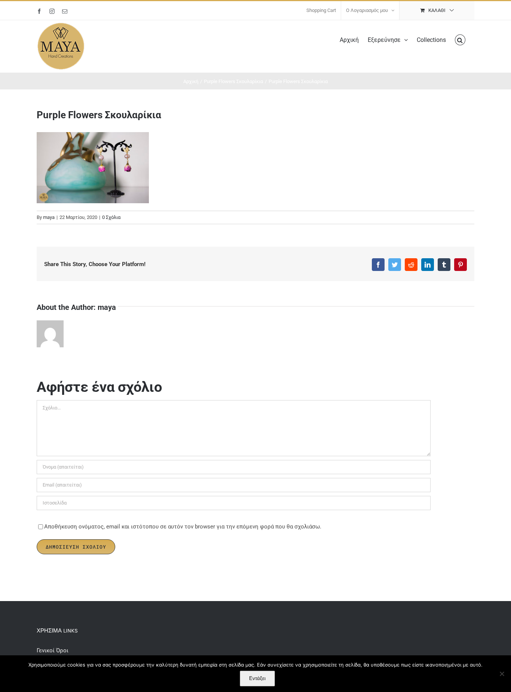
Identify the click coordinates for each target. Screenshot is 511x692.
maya (49, 217)
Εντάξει (257, 678)
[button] (460, 39)
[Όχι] (501, 673)
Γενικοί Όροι (53, 650)
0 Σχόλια (111, 217)
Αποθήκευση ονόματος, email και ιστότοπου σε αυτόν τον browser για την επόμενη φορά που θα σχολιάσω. (182, 526)
